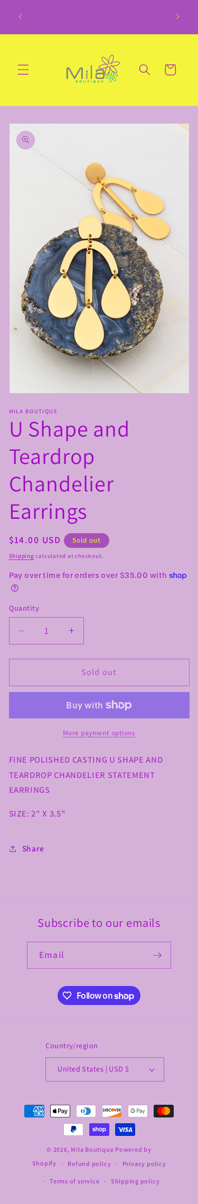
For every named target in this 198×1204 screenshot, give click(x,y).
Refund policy (89, 1164)
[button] (23, 69)
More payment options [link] (99, 732)
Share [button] (33, 848)
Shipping (21, 556)
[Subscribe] (157, 955)
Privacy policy (144, 1164)
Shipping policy (135, 1181)
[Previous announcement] (20, 17)
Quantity (24, 608)
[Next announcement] (178, 17)
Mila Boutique (92, 1149)
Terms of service (74, 1181)
